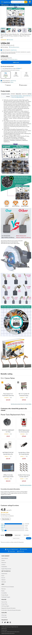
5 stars (2, 523)
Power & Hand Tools (27, 95)
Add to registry (24, 85)
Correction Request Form (8, 497)
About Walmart (4, 558)
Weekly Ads (21, 551)
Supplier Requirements (6, 568)
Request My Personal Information (8, 608)
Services (12, 5)
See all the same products (25, 485)
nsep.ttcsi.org (13, 50)
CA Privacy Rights (5, 606)
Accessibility (4, 593)
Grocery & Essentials (24, 5)
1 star (3, 530)
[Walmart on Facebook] (2, 622)
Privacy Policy (4, 604)
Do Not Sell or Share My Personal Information (11, 610)
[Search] (26, 2)
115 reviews (11, 39)
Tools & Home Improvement (16, 95)
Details (11, 82)
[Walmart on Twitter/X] (5, 622)
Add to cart (16, 62)
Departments (6, 5)
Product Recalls (4, 595)
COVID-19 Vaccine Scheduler (7, 586)
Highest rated (17, 535)
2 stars (2, 528)
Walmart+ (3, 579)
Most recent (8, 535)
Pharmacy (3, 588)
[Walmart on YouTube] (7, 622)
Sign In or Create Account (12, 549)
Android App (4, 617)
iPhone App (3, 615)
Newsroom (3, 562)
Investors (3, 564)
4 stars (2, 525)
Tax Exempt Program (5, 597)
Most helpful (26, 535)
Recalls (2, 590)
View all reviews (5, 519)
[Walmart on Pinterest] (10, 622)
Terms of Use (4, 602)
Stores (2, 575)
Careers (3, 560)
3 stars (2, 527)
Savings (17, 5)
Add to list (8, 85)
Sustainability (4, 566)
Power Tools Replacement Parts (18, 97)
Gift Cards (3, 582)
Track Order (12, 551)
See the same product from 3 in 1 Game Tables (21, 404)
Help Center (24, 549)
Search (28, 538)
